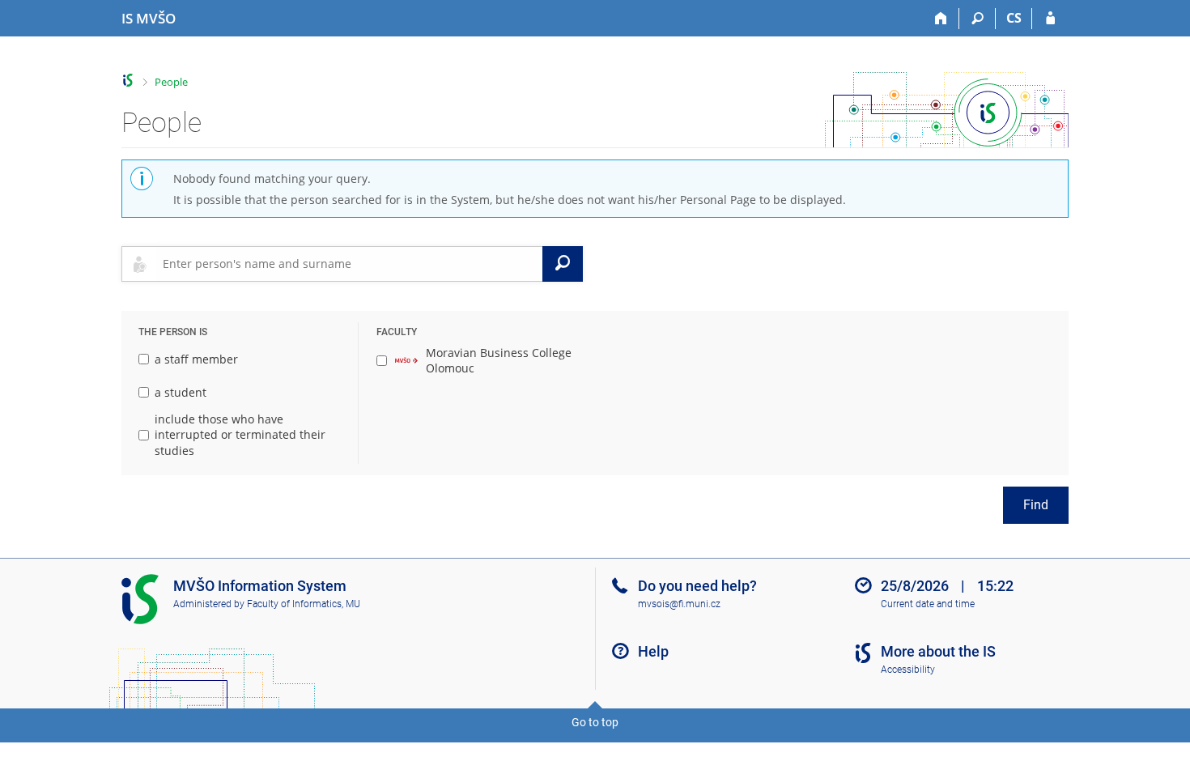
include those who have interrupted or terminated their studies (240, 434)
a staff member (196, 359)
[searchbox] (349, 264)
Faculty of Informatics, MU (303, 604)
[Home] (941, 18)
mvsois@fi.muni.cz (679, 604)
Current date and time (928, 604)
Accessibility (908, 669)
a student (180, 392)
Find (1035, 504)
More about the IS (938, 651)
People (171, 81)
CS (1014, 18)
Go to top (595, 722)
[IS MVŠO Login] (1050, 18)
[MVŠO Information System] (128, 80)
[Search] (977, 18)
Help (653, 651)
